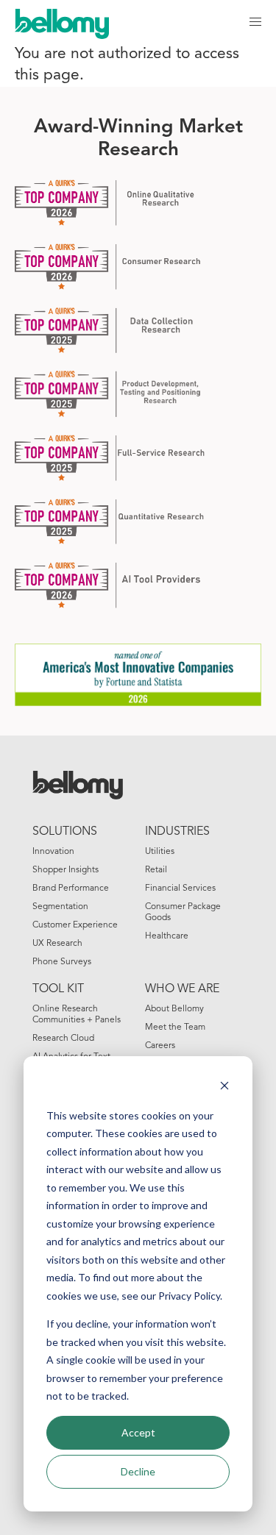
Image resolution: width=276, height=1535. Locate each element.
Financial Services (180, 888)
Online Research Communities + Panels (76, 1015)
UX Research (57, 943)
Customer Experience (75, 925)
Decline (138, 1471)
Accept (138, 1432)
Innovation (53, 851)
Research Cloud (63, 1038)
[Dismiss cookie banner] (224, 1087)
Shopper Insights (65, 870)
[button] (255, 22)
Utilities (159, 851)
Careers (160, 1045)
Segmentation (60, 906)
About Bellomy (174, 1009)
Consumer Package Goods (183, 912)
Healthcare (166, 936)
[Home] (69, 22)
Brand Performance (70, 888)
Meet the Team (175, 1027)
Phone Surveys (61, 962)
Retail (156, 870)
